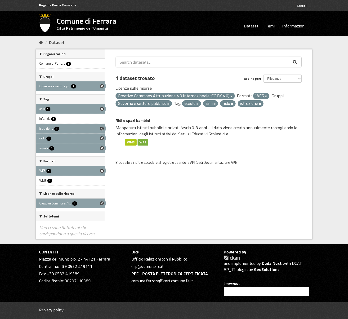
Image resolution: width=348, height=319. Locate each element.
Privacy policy (51, 310)
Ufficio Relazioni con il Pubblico (159, 259)
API (192, 162)
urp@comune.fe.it (147, 266)
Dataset (251, 26)
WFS (142, 142)
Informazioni (293, 26)
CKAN (232, 257)
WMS (131, 142)
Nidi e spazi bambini (133, 120)
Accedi (302, 5)
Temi (270, 26)
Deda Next (272, 263)
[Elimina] (231, 96)
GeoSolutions (267, 269)
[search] (295, 62)
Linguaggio (232, 283)
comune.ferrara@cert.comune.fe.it (162, 281)
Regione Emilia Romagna (57, 5)
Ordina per (252, 78)
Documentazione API (220, 162)
